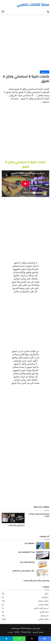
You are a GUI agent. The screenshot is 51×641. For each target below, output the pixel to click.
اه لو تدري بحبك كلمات (16, 525)
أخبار (46, 594)
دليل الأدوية (44, 612)
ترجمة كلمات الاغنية (41, 608)
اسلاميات (45, 597)
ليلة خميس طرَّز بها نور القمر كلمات (36, 580)
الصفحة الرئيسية (38, 632)
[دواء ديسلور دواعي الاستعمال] (42, 573)
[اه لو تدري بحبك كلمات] (13, 518)
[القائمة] (3, 11)
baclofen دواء (29, 543)
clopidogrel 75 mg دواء (26, 552)
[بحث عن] (48, 11)
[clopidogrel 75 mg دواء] (42, 555)
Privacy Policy (26, 632)
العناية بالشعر (43, 605)
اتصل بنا (10, 632)
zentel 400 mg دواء (27, 562)
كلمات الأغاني (43, 619)
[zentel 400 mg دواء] (42, 564)
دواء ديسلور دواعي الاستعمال (23, 570)
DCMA (17, 632)
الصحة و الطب (43, 601)
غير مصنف (44, 72)
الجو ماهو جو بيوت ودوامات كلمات (39, 515)
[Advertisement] (25, 41)
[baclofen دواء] (42, 545)
